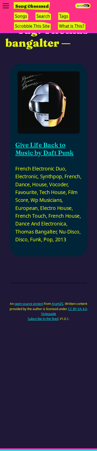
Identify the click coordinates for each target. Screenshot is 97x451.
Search (43, 16)
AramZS (57, 304)
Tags (63, 16)
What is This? (71, 26)
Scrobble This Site (32, 26)
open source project (28, 304)
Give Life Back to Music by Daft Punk (44, 148)
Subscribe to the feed (43, 319)
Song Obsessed (32, 6)
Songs (21, 16)
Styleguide (48, 314)
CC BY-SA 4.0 (77, 309)
